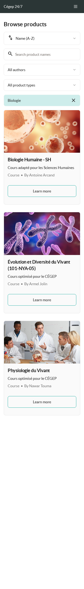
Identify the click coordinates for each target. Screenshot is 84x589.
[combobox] (42, 38)
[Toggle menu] (75, 6)
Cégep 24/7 (13, 6)
